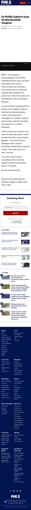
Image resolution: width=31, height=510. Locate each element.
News (3, 331)
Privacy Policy (17, 221)
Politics (3, 355)
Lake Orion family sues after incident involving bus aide (9, 263)
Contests (3, 414)
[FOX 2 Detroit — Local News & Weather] (6, 3)
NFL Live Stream (18, 453)
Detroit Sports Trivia (5, 368)
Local (2, 333)
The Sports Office (19, 381)
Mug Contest (5, 385)
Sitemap (16, 428)
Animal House (18, 374)
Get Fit (3, 391)
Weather (17, 360)
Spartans (16, 389)
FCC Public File (18, 418)
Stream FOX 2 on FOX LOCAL (19, 333)
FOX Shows (4, 406)
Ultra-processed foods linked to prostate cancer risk (10, 240)
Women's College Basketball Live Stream (19, 474)
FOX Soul (16, 340)
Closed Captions (18, 422)
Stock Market (18, 439)
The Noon (4, 383)
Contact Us (17, 408)
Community (17, 416)
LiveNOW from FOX (18, 337)
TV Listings (4, 412)
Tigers (16, 393)
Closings (16, 362)
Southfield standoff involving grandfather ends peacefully (9, 233)
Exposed (3, 444)
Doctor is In (4, 395)
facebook (10, 491)
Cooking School (5, 389)
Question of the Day (5, 364)
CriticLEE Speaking (3, 408)
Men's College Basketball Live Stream (18, 469)
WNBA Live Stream (17, 479)
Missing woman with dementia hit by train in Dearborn (19, 306)
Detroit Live (4, 341)
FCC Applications (18, 420)
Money (16, 433)
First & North (17, 383)
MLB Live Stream (19, 459)
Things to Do (5, 349)
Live (15, 331)
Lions (15, 385)
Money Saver (5, 393)
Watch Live (23, 3)
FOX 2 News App (19, 412)
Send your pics (5, 362)
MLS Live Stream (19, 482)
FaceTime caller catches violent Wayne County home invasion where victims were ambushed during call (19, 315)
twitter (13, 491)
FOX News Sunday (4, 352)
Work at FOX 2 (18, 410)
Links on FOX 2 (5, 397)
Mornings (5, 379)
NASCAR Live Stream (17, 461)
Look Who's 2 (5, 371)
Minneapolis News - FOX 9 (5, 461)
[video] (25, 234)
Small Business (18, 441)
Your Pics (4, 360)
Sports (20, 26)
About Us (17, 404)
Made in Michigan (6, 339)
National (3, 345)
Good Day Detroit (6, 381)
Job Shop (16, 414)
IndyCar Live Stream (17, 465)
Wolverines (17, 387)
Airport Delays (18, 370)
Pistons (16, 391)
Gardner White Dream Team (5, 439)
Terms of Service (17, 223)
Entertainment (7, 404)
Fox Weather (17, 372)
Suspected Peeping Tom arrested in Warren (10, 256)
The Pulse (4, 335)
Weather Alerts (18, 366)
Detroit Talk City (5, 337)
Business (3, 347)
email (20, 491)
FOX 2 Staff (17, 406)
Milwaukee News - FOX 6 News (6, 457)
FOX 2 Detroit (14, 26)
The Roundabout (6, 343)
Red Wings (17, 395)
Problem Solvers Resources (18, 425)
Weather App (17, 364)
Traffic (16, 368)
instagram (17, 491)
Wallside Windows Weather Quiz (6, 435)
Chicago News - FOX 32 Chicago (5, 454)
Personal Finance (19, 435)
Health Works (5, 387)
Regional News (4, 450)
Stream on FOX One (18, 450)
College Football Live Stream (18, 456)
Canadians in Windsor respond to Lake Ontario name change (10, 248)
